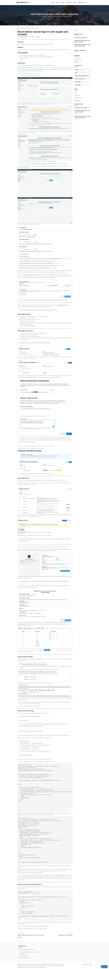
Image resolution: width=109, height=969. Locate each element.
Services (62, 2)
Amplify (48, 16)
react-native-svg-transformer (82, 75)
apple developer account (62, 305)
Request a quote (81, 2)
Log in (75, 92)
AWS (22, 36)
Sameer (38, 36)
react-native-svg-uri (79, 78)
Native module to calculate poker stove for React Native (82, 45)
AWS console (24, 67)
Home (53, 2)
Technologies (69, 2)
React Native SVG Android (80, 37)
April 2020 (76, 61)
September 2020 (77, 59)
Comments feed (77, 97)
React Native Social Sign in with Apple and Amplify (82, 41)
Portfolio (58, 2)
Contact (75, 2)
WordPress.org (77, 100)
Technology (43, 16)
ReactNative (25, 36)
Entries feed (76, 95)
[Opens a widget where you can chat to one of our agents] (104, 966)
